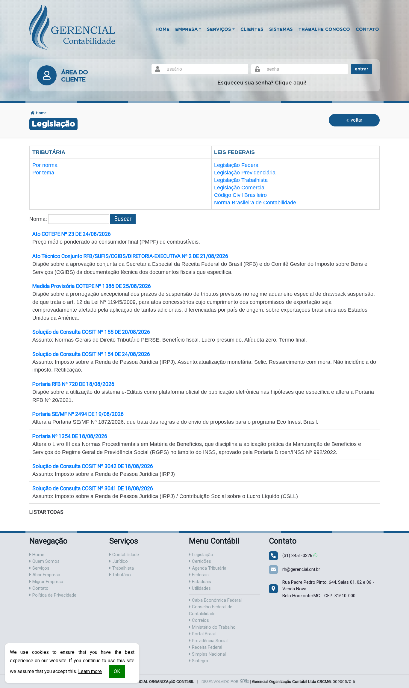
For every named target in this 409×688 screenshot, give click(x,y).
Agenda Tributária (208, 568)
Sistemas (281, 29)
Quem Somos (45, 561)
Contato (367, 29)
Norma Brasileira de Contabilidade (255, 203)
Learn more (90, 671)
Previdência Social (209, 640)
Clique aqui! (290, 83)
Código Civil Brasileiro (240, 195)
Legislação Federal (237, 165)
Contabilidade (125, 554)
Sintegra (199, 660)
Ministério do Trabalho (213, 627)
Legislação (202, 554)
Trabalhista (122, 568)
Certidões (201, 561)
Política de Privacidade (53, 595)
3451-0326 (297, 555)
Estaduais (201, 581)
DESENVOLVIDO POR (220, 681)
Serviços (40, 568)
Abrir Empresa (45, 574)
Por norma (44, 165)
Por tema (43, 173)
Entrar (361, 69)
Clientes (251, 29)
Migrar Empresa (47, 581)
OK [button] (117, 671)
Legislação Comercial (240, 188)
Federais (200, 574)
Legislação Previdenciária (244, 173)
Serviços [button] (219, 29)
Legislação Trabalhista (241, 180)
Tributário (121, 574)
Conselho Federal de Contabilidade (210, 610)
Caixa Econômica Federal (216, 600)
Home (162, 29)
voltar (355, 120)
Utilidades (201, 588)
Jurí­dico (119, 561)
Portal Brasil (203, 633)
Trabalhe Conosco (324, 29)
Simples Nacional (208, 654)
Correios (200, 620)
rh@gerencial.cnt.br (301, 569)
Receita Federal (206, 647)
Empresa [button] (186, 29)
